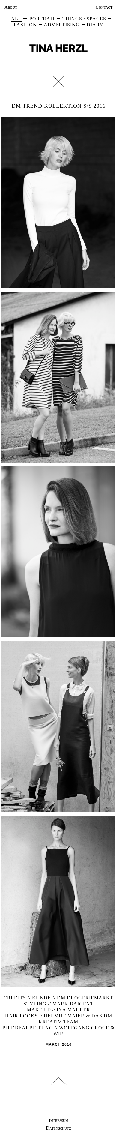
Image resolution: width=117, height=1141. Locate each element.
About (10, 7)
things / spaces (84, 18)
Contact (103, 7)
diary (95, 24)
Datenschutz (58, 1128)
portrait (42, 18)
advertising (62, 24)
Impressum (58, 1120)
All (16, 18)
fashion (25, 24)
